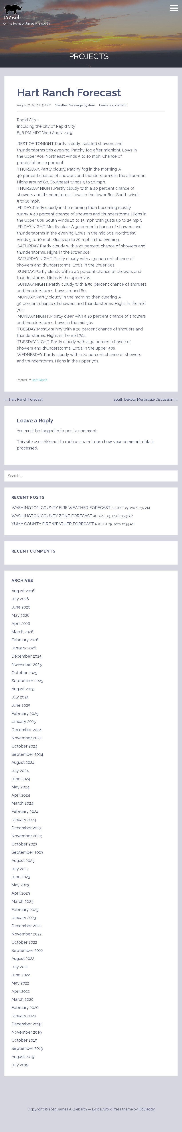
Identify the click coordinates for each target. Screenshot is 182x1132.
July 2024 (20, 770)
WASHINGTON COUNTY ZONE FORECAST (52, 515)
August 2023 (23, 860)
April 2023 (21, 893)
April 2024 (21, 795)
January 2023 (24, 917)
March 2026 (23, 631)
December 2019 (27, 1024)
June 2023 (21, 876)
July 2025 (20, 697)
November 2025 (27, 664)
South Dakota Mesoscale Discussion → (145, 399)
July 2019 (20, 1064)
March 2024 (23, 803)
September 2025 (27, 680)
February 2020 (25, 1007)
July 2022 (20, 966)
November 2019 (27, 1032)
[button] (175, 8)
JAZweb (12, 17)
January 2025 (24, 721)
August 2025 (23, 688)
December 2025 (27, 656)
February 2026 (25, 639)
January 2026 (24, 648)
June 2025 (21, 705)
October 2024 (25, 746)
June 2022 (21, 975)
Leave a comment (112, 105)
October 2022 (24, 942)
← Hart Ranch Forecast (23, 399)
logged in (50, 430)
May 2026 (21, 615)
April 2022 (21, 991)
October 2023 (24, 844)
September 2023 (27, 852)
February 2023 (25, 909)
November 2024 (27, 738)
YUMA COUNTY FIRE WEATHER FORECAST (53, 523)
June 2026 (21, 607)
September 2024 (27, 754)
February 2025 (25, 713)
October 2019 (24, 1040)
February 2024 (25, 811)
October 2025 (24, 672)
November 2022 (27, 934)
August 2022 (23, 958)
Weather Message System (75, 105)
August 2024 (23, 762)
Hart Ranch (39, 380)
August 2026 (23, 591)
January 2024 (24, 819)
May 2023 (20, 885)
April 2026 (21, 623)
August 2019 (23, 1056)
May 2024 (21, 787)
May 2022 (20, 983)
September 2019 (27, 1048)
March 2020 (23, 999)
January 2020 (24, 1015)
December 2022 (26, 925)
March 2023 (22, 901)
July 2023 (20, 868)
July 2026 (20, 599)
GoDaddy (147, 1109)
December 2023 (27, 828)
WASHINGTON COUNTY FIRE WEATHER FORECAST (61, 507)
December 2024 (27, 729)
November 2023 (27, 836)
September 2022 (27, 950)
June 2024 (21, 778)
